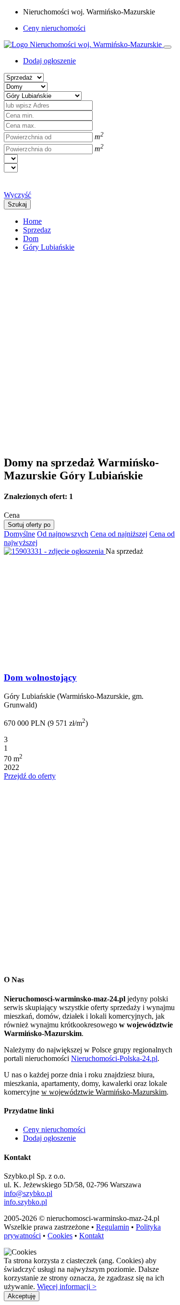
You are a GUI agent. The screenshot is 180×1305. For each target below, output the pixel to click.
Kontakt (91, 1236)
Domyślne (19, 534)
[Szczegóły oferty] (55, 551)
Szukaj (17, 204)
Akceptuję (22, 1296)
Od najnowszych (62, 534)
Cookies (60, 1236)
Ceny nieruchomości (54, 28)
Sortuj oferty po (29, 524)
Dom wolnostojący (40, 677)
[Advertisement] (90, 349)
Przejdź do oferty (30, 776)
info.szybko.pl (25, 1202)
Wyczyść (17, 195)
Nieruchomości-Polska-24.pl (114, 1058)
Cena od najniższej (118, 534)
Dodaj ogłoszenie (49, 1138)
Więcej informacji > (66, 1286)
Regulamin (112, 1227)
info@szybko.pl (28, 1193)
